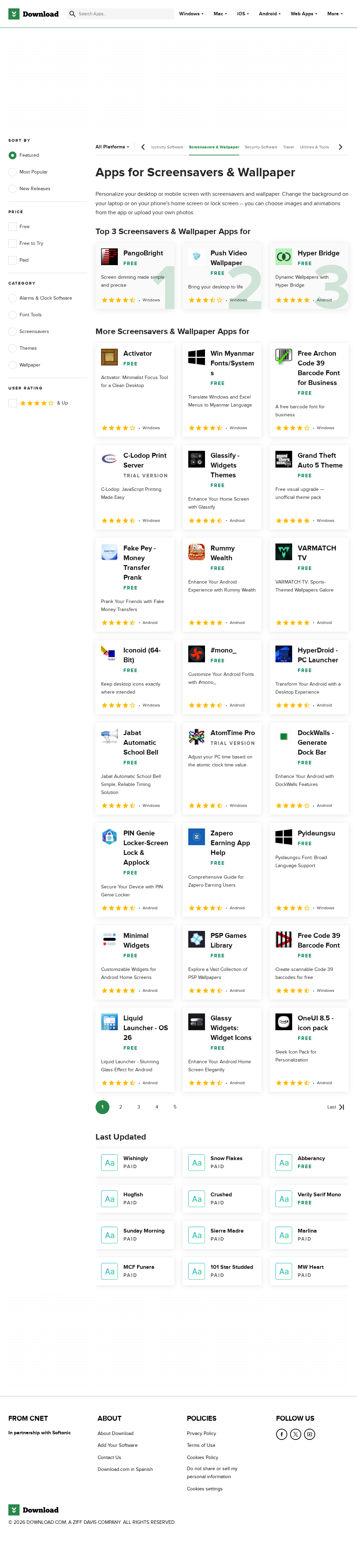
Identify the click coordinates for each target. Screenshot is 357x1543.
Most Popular (34, 172)
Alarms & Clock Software (46, 298)
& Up (62, 403)
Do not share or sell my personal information (212, 1473)
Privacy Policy (201, 1433)
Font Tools (31, 315)
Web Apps (302, 13)
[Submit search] (72, 14)
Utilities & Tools (314, 147)
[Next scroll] (340, 147)
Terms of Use (201, 1445)
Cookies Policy (202, 1457)
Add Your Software (118, 1445)
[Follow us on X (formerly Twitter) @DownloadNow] (295, 1434)
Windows (189, 13)
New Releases (35, 189)
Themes (28, 348)
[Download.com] (33, 14)
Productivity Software (163, 147)
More (333, 14)
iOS (241, 13)
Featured (29, 155)
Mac (218, 13)
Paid (24, 260)
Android (268, 13)
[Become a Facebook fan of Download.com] (281, 1434)
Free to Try (31, 243)
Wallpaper (30, 365)
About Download (116, 1433)
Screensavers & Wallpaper (214, 147)
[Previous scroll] (143, 147)
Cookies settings (205, 1489)
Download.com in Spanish (125, 1469)
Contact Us (109, 1457)
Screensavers (34, 331)
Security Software (261, 147)
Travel (288, 147)
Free (25, 227)
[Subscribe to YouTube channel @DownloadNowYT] (309, 1434)
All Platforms (110, 147)
